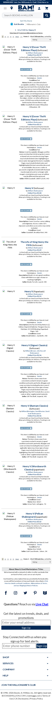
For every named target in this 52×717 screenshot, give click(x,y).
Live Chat (42, 604)
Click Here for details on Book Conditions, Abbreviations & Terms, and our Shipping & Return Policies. (26, 583)
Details (39, 78)
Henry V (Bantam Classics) (34, 405)
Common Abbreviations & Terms (31, 33)
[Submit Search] (46, 15)
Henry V (29, 188)
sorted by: (47, 36)
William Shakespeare (35, 53)
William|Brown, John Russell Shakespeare (35, 352)
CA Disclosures (21, 698)
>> (21, 36)
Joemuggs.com (34, 695)
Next (17, 36)
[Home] (26, 8)
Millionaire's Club (34, 24)
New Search (14, 33)
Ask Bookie (19, 24)
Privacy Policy (36, 698)
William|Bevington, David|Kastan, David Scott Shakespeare (35, 412)
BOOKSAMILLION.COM (13, 695)
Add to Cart (26, 69)
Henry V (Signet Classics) (34, 345)
